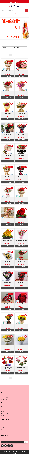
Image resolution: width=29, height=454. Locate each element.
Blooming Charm (8, 282)
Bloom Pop (7, 176)
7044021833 (5, 397)
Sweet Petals (21, 197)
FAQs (2, 425)
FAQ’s (12, 0)
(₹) (8, 0)
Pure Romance (7, 219)
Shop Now (8, 76)
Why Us (3, 415)
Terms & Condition (20, 451)
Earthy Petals (21, 134)
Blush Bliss (7, 261)
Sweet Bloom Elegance (21, 240)
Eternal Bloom (7, 303)
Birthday (3, 411)
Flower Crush (21, 176)
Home (2, 406)
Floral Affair (7, 92)
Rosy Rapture (21, 282)
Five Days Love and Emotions (7, 368)
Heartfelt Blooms (8, 197)
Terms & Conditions (5, 427)
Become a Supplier (5, 413)
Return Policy (3, 431)
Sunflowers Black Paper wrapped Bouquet (7, 325)
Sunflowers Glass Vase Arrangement (21, 325)
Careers (3, 429)
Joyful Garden (7, 134)
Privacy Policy (4, 422)
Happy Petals (8, 113)
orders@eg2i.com (6, 395)
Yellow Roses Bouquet (7, 346)
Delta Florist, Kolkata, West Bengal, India (11, 392)
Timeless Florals (21, 155)
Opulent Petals (7, 155)
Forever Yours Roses (8, 240)
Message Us (18, 0)
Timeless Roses (21, 261)
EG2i (15, 451)
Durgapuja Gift (4, 409)
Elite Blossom (21, 92)
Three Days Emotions (21, 367)
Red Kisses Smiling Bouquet (21, 304)
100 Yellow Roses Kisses (21, 346)
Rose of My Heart (21, 219)
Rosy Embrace (21, 70)
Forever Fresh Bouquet (7, 70)
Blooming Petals (21, 113)
